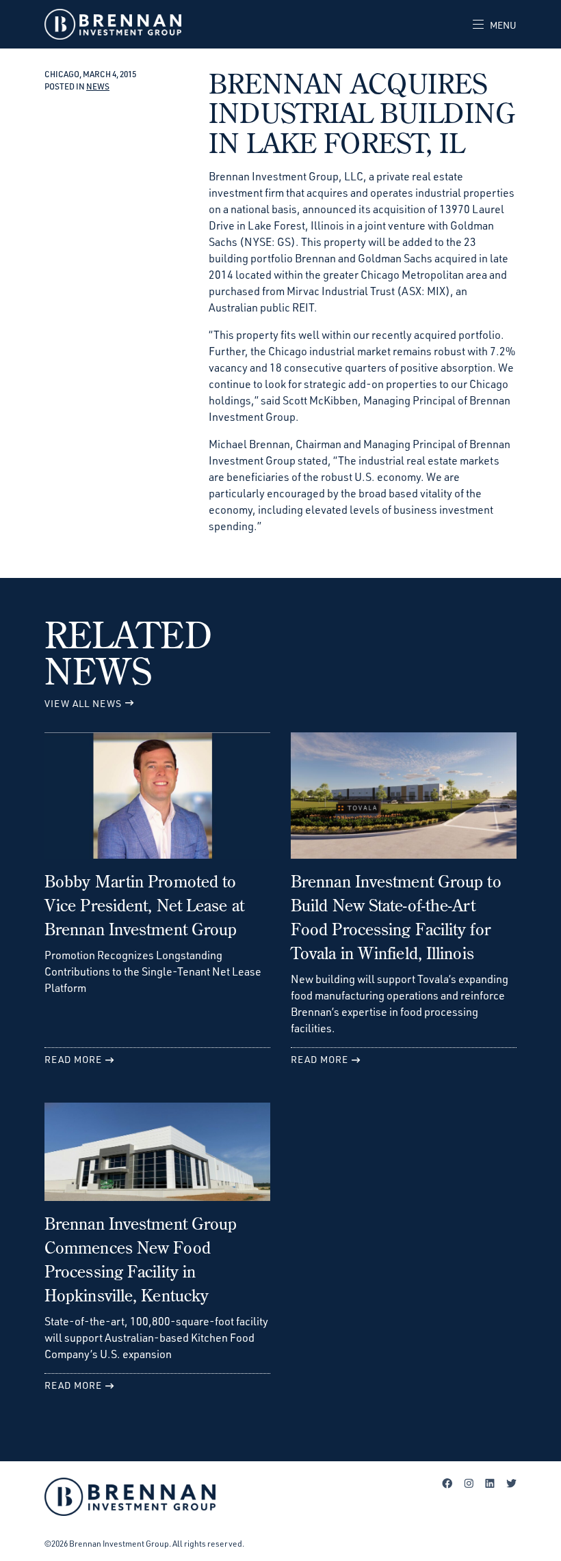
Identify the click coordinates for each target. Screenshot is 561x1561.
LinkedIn (489, 1483)
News (97, 86)
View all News (83, 703)
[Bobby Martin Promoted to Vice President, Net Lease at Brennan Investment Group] (157, 801)
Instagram (468, 1483)
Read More (73, 1059)
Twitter (511, 1483)
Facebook (447, 1483)
